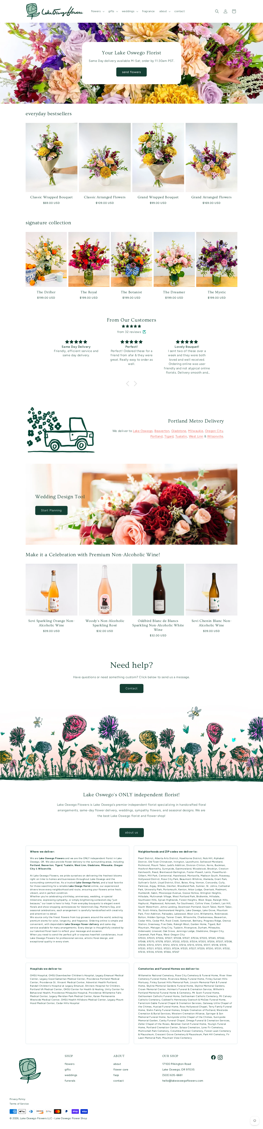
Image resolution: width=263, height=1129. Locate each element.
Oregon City (214, 431)
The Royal (89, 292)
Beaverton (161, 431)
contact (118, 1080)
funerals (70, 1080)
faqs (116, 1075)
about (117, 1064)
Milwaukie (195, 431)
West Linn (196, 436)
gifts (68, 1069)
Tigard (169, 436)
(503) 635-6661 (172, 1075)
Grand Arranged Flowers (211, 197)
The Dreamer (174, 292)
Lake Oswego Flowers (46, 875)
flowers (70, 1064)
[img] (131, 326)
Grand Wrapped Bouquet (158, 197)
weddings (71, 1075)
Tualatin (181, 436)
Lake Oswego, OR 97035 (178, 1069)
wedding (95, 896)
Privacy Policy (17, 1099)
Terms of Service (19, 1103)
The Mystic (217, 292)
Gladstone (178, 431)
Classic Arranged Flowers (105, 197)
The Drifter (46, 292)
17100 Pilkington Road (176, 1064)
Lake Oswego (143, 431)
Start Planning (51, 510)
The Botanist (131, 292)
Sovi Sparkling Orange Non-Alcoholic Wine (51, 623)
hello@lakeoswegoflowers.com (182, 1080)
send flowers (131, 72)
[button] (97, 11)
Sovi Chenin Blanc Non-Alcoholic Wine (212, 623)
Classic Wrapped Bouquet (51, 197)
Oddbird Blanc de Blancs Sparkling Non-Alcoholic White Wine (158, 625)
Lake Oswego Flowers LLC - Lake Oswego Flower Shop (53, 1118)
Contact (132, 688)
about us (131, 832)
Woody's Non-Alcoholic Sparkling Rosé (104, 623)
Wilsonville (215, 436)
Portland (156, 436)
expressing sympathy (55, 900)
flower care (120, 1069)
